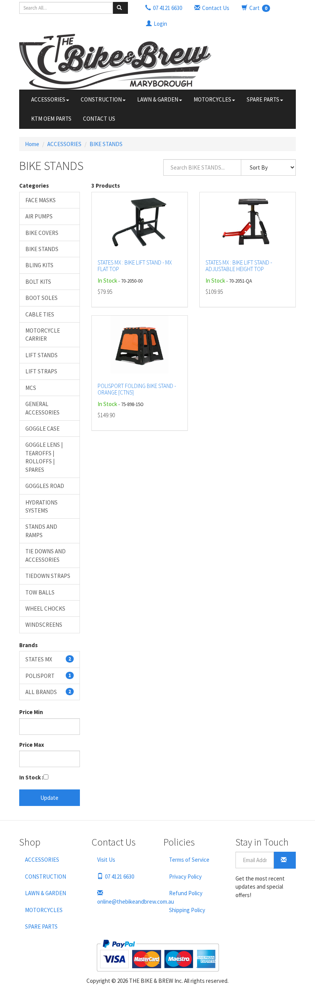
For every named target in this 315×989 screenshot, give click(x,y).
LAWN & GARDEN (157, 99)
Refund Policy (185, 893)
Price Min (31, 712)
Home (32, 144)
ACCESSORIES (48, 99)
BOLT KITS (38, 281)
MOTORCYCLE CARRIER (42, 334)
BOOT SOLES (41, 297)
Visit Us (106, 859)
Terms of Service (189, 859)
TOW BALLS (40, 592)
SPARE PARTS (263, 99)
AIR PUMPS (39, 216)
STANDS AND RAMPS (41, 530)
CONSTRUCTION (101, 99)
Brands (28, 645)
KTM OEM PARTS (51, 118)
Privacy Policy (185, 876)
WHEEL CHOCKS (45, 608)
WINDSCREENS (43, 624)
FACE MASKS (40, 200)
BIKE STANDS (106, 144)
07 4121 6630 (119, 876)
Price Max (31, 744)
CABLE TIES (39, 314)
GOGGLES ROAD (44, 486)
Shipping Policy (187, 910)
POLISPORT (48, 675)
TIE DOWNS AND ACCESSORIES (45, 555)
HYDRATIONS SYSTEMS (41, 506)
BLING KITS (39, 265)
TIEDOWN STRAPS (47, 575)
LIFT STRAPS (41, 371)
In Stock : (31, 777)
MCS (30, 387)
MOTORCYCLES (212, 99)
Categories (34, 185)
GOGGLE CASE (42, 428)
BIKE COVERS (41, 232)
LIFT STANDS (41, 355)
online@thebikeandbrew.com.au (124, 901)
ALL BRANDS (48, 692)
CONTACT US (99, 118)
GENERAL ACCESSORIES (42, 408)
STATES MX (48, 659)
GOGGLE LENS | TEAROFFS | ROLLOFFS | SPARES (44, 457)
